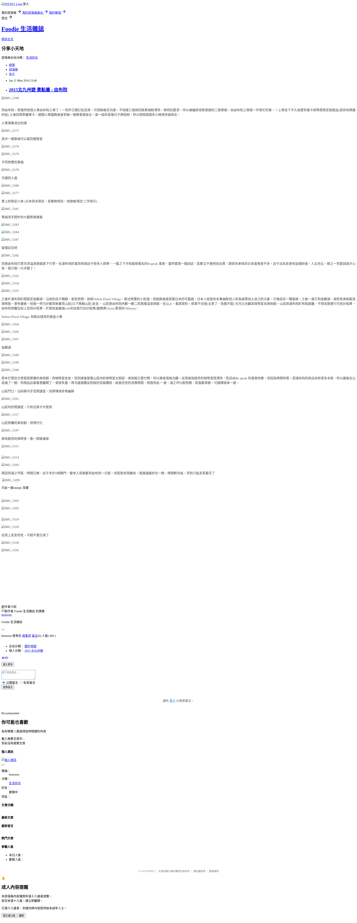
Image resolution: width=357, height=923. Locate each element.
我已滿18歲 (9, 915)
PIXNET (151, 871)
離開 (21, 915)
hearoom (6, 614)
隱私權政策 (199, 871)
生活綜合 (32, 57)
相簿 (12, 65)
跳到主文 (7, 39)
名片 (12, 74)
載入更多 (8, 664)
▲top (4, 657)
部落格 (13, 69)
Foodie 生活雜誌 (22, 29)
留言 (35, 635)
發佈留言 (8, 687)
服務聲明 (214, 871)
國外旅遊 (30, 646)
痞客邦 (26, 635)
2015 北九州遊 (34, 650)
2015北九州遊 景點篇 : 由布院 (38, 89)
